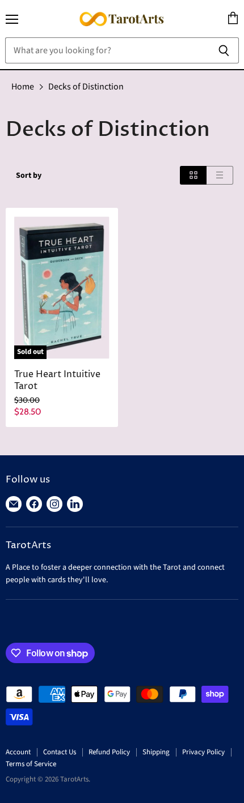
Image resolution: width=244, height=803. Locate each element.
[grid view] (193, 175)
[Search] (224, 50)
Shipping (156, 752)
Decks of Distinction (86, 87)
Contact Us (59, 752)
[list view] (220, 175)
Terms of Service (31, 764)
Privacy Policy (203, 752)
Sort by (28, 175)
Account (18, 752)
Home (22, 87)
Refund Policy (109, 752)
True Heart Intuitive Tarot (57, 380)
